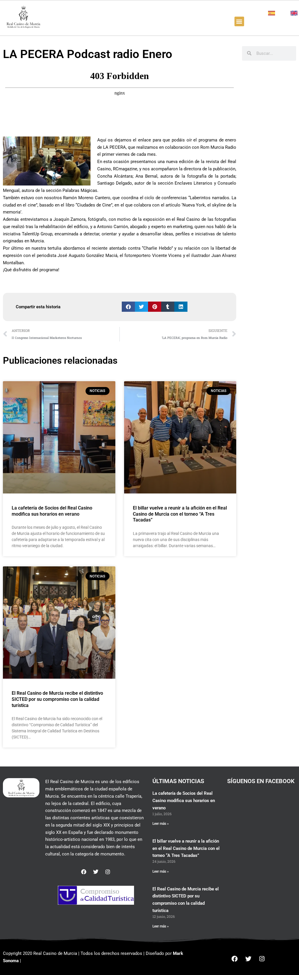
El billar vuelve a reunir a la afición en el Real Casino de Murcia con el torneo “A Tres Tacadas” (180, 514)
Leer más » (160, 824)
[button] (239, 21)
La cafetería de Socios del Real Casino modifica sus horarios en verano (52, 511)
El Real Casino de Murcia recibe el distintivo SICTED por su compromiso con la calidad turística (57, 699)
